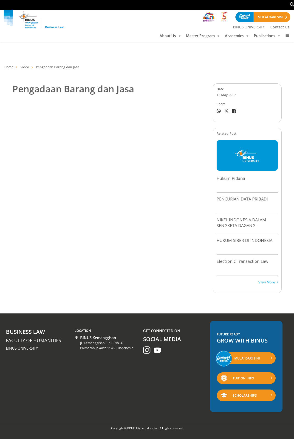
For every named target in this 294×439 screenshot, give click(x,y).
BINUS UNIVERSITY (249, 27)
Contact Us (279, 27)
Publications (264, 35)
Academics (234, 35)
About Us (168, 35)
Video (24, 67)
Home (8, 67)
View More (266, 282)
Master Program (200, 35)
